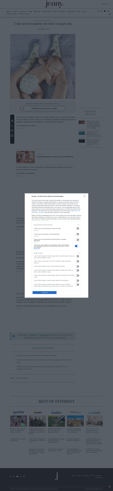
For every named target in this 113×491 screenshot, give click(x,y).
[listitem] (56, 225)
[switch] (77, 228)
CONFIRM (45, 292)
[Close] (85, 196)
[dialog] (56, 245)
